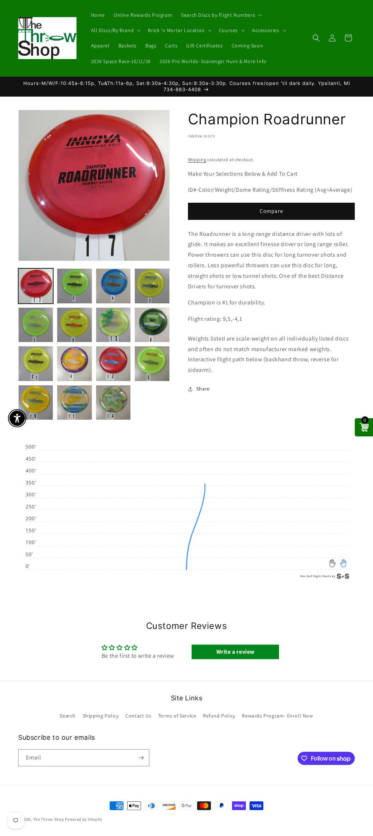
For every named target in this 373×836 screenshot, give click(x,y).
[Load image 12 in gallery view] (151, 363)
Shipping (197, 159)
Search (68, 715)
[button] (221, 15)
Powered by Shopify (83, 819)
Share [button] (203, 388)
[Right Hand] (343, 563)
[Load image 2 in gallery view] (74, 285)
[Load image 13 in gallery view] (35, 402)
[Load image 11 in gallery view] (113, 363)
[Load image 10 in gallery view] (74, 363)
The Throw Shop (48, 819)
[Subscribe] (141, 757)
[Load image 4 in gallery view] (151, 285)
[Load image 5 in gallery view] (35, 324)
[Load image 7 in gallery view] (113, 324)
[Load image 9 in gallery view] (35, 363)
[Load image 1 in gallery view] (35, 285)
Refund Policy (219, 715)
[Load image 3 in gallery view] (113, 285)
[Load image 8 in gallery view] (151, 324)
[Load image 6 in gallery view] (74, 324)
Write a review (235, 652)
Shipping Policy (101, 715)
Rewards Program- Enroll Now (277, 715)
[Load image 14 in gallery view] (74, 402)
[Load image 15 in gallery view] (113, 402)
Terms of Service (177, 715)
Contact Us (138, 715)
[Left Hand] (332, 563)
